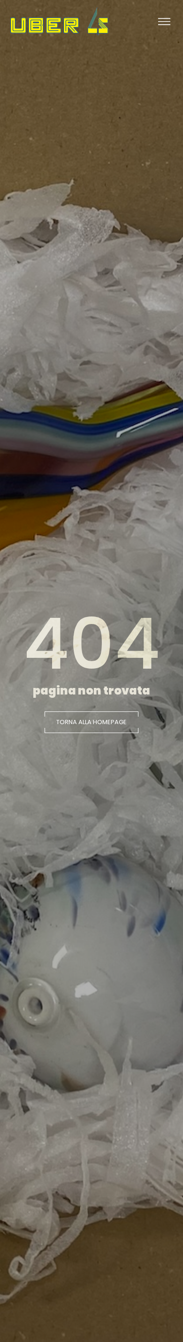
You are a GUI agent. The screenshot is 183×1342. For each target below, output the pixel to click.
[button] (91, 722)
